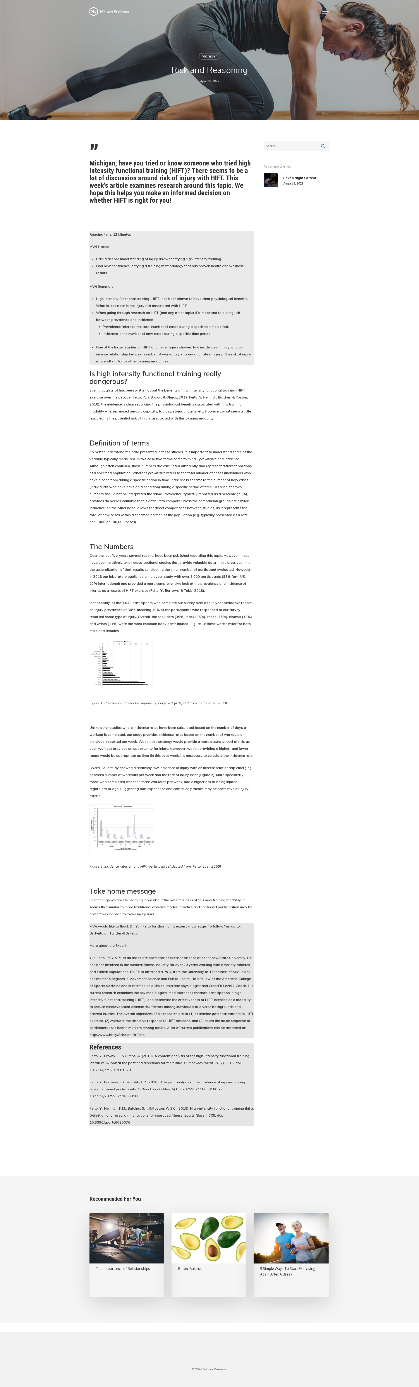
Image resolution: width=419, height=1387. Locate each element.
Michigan (209, 56)
